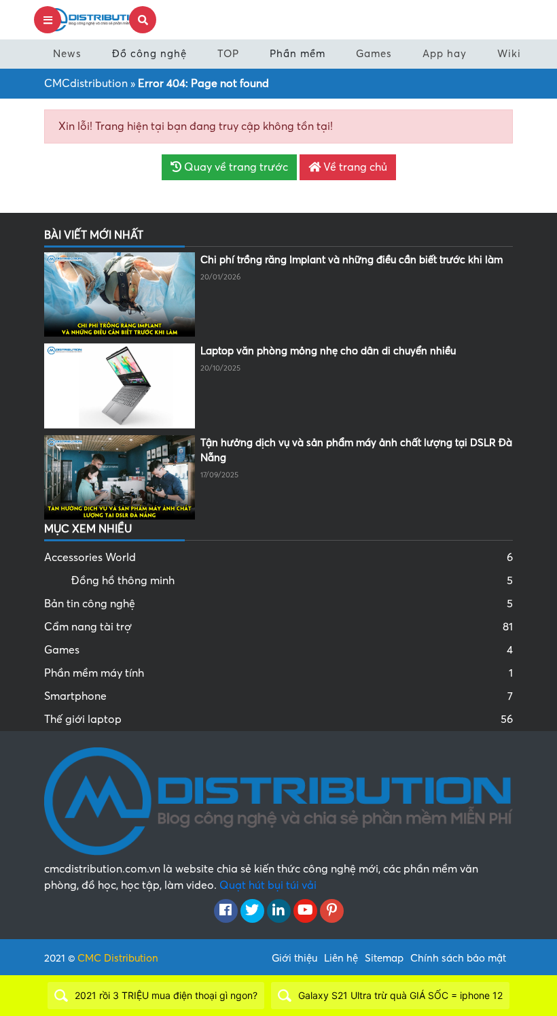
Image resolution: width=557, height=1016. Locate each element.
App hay (445, 53)
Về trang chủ (354, 167)
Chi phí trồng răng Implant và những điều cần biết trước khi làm (351, 259)
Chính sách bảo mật (458, 958)
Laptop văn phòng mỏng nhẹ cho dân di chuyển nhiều (328, 350)
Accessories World (278, 558)
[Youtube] (305, 911)
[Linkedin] (279, 911)
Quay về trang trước (234, 167)
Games (374, 53)
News (67, 53)
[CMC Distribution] (95, 19)
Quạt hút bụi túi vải (268, 885)
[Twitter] (252, 911)
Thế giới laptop (278, 719)
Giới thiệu (294, 958)
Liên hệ (341, 958)
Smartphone (278, 696)
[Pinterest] (332, 911)
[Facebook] (226, 911)
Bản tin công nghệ (278, 604)
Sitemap (384, 958)
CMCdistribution (86, 84)
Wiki (509, 53)
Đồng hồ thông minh (292, 581)
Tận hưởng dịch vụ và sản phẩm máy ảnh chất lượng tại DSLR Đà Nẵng (356, 450)
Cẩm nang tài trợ (278, 627)
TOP (228, 53)
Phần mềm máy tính (278, 673)
